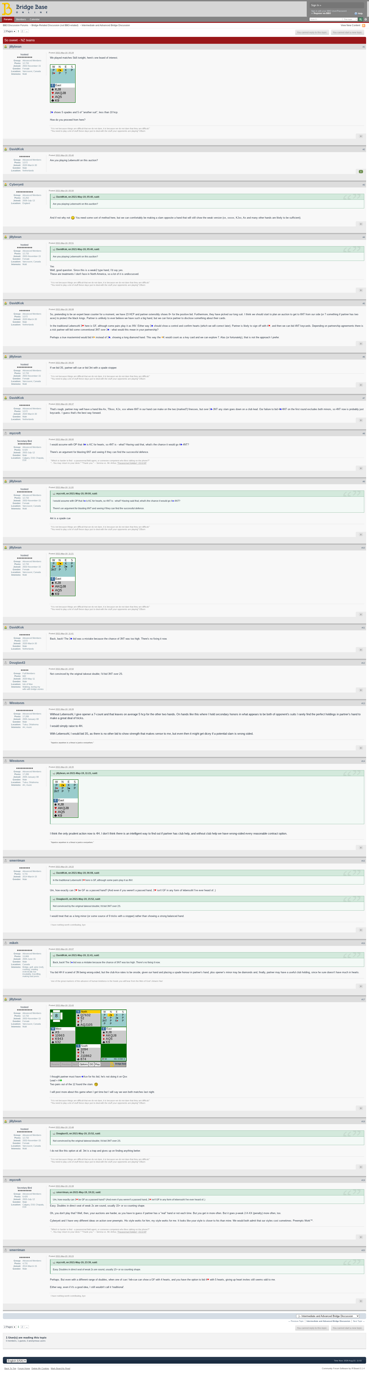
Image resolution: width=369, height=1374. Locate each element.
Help (360, 13)
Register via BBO (322, 13)
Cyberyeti (16, 184)
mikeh (13, 943)
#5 (364, 303)
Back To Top (10, 1368)
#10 (363, 548)
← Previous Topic (296, 1321)
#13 (363, 703)
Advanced (365, 19)
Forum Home (24, 1368)
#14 (363, 761)
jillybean (15, 46)
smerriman (17, 860)
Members (21, 19)
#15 (363, 861)
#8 (364, 433)
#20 (363, 1250)
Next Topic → (359, 1321)
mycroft (15, 433)
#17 (363, 999)
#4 (364, 237)
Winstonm (16, 703)
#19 (363, 1180)
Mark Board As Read (60, 1368)
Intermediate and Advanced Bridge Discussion (106, 25)
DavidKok (16, 149)
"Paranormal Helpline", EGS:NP (131, 463)
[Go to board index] (26, 8)
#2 (364, 149)
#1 (364, 47)
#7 (364, 398)
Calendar (35, 19)
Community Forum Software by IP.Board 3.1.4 (343, 1368)
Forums (8, 19)
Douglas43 (17, 662)
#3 (364, 185)
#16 (363, 943)
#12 (363, 663)
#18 (363, 1121)
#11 (363, 628)
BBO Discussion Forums (15, 25)
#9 (364, 481)
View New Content (350, 25)
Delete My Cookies (40, 1368)
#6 (364, 357)
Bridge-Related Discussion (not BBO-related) (55, 25)
